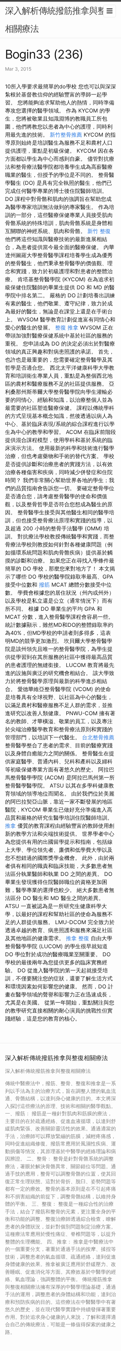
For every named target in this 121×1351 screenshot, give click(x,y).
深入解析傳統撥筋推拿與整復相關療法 (59, 19)
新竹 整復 (99, 231)
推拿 (10, 825)
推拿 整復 (77, 938)
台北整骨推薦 (98, 737)
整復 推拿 (66, 327)
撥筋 (44, 584)
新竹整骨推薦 (66, 134)
